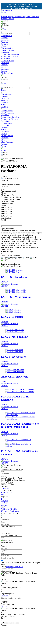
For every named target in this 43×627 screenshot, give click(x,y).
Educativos (5, 63)
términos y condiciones (14, 567)
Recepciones (5, 59)
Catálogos (10, 17)
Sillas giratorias (6, 36)
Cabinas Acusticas (7, 61)
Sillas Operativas (7, 48)
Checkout (4, 606)
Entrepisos (18, 17)
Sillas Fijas (5, 52)
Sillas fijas (4, 38)
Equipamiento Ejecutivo (9, 56)
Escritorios (5, 40)
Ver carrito (4, 596)
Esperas (4, 67)
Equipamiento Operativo (10, 54)
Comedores (5, 69)
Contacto (11, 19)
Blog (24, 17)
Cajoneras (4, 44)
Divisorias (4, 65)
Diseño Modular (7, 73)
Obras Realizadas (32, 17)
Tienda (3, 17)
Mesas (3, 46)
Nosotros (4, 19)
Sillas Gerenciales (7, 50)
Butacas (4, 71)
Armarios (4, 42)
